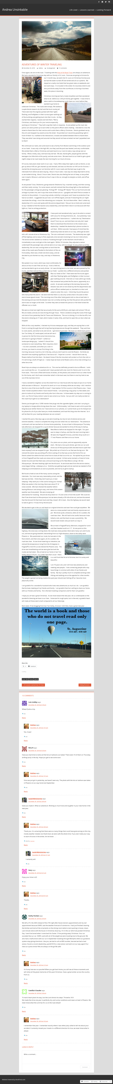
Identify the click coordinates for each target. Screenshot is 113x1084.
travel (31, 679)
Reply (24, 718)
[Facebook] (98, 2)
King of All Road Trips (64, 73)
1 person (32, 841)
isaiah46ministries (35, 799)
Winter (36, 679)
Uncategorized (51, 68)
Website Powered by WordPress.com (13, 1079)
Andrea (41, 68)
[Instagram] (109, 2)
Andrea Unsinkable (15, 9)
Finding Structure (84, 685)
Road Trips (25, 679)
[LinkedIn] (102, 2)
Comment (85, 1067)
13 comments (63, 68)
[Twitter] (105, 2)
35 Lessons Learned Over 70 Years (33, 685)
